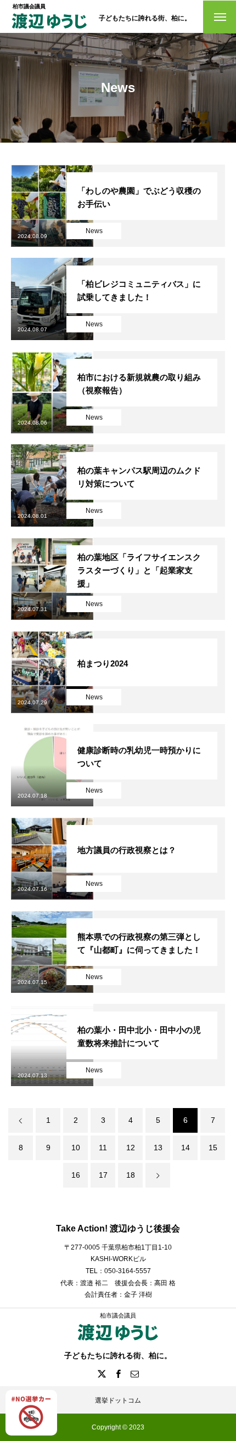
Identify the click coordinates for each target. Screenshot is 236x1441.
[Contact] (134, 1373)
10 (75, 1147)
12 (130, 1147)
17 (103, 1175)
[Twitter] (101, 1373)
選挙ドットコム (118, 1400)
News (94, 231)
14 (185, 1147)
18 (130, 1175)
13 (158, 1147)
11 (103, 1147)
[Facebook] (118, 1373)
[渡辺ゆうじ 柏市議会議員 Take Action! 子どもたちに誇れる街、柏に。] (49, 29)
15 (213, 1147)
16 (75, 1175)
